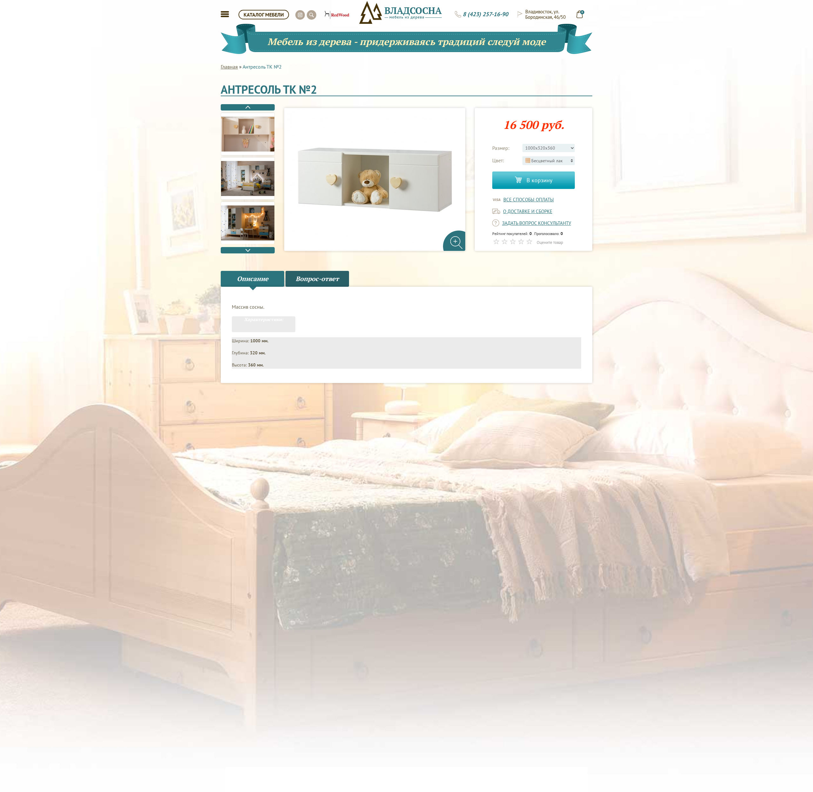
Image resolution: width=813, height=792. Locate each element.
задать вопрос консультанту (536, 223)
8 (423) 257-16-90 (485, 14)
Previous (248, 107)
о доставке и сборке (527, 211)
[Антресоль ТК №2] (247, 134)
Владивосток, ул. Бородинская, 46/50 (545, 14)
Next (248, 250)
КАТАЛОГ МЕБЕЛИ (264, 14)
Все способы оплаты (528, 200)
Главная (229, 67)
